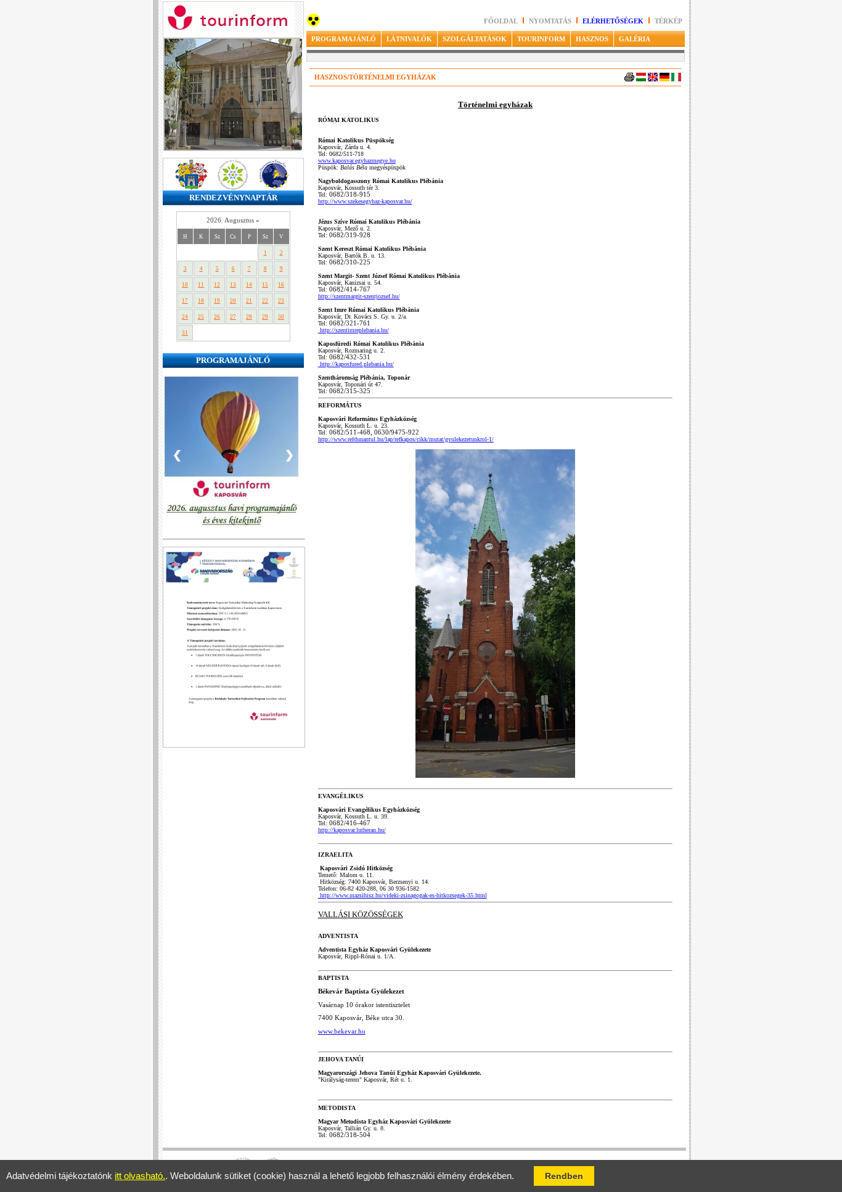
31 (185, 333)
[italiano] (676, 79)
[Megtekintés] (234, 745)
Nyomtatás (551, 21)
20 (233, 301)
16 (281, 285)
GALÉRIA (634, 39)
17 (185, 301)
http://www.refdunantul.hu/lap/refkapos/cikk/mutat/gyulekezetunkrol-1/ (406, 439)
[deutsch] (664, 79)
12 (217, 285)
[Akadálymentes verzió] (313, 24)
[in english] (653, 79)
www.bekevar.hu (342, 1031)
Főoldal (501, 21)
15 (265, 285)
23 (281, 301)
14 (249, 285)
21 (249, 301)
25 (201, 317)
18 (201, 301)
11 (201, 285)
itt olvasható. (140, 1176)
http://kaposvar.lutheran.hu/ (352, 830)
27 (233, 317)
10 (185, 285)
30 (281, 317)
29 (265, 317)
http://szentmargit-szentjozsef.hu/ (359, 296)
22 (265, 301)
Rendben (564, 1176)
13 (233, 285)
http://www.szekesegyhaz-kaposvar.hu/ (365, 201)
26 (217, 317)
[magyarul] (641, 79)
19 (217, 301)
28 (249, 317)
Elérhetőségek (613, 21)
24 (185, 317)
